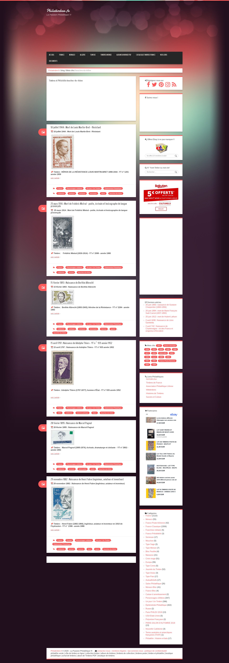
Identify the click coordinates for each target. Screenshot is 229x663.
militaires (82, 193)
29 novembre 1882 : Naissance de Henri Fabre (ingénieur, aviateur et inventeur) (87, 479)
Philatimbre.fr (58, 10)
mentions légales (119, 651)
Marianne (150, 555)
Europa (69, 540)
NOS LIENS (163, 54)
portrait (71, 549)
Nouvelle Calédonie (154, 629)
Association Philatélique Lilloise (159, 386)
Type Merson (151, 548)
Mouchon (150, 541)
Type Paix (150, 576)
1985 (175, 349)
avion (97, 549)
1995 (168, 349)
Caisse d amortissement (156, 594)
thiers (94, 413)
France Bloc (151, 591)
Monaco (149, 519)
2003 (154, 353)
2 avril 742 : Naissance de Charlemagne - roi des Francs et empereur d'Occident (159, 328)
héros (103, 193)
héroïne (103, 329)
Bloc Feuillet (151, 551)
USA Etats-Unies (153, 616)
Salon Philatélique (153, 584)
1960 (161, 357)
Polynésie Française (154, 619)
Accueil (51, 54)
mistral (71, 272)
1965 (154, 361)
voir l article (55, 178)
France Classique (153, 526)
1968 (154, 365)
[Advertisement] (135, 22)
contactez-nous (103, 651)
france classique (170, 346)
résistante (93, 329)
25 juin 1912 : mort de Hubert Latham (161, 317)
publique (72, 193)
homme (80, 549)
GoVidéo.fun (151, 379)
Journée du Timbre (153, 569)
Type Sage (150, 544)
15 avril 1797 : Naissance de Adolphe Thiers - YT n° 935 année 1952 (81, 343)
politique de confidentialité (156, 651)
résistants (93, 193)
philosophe (82, 469)
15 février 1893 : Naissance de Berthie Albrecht (72, 283)
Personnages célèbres (74, 188)
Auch (154, 357)
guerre (113, 329)
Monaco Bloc (151, 587)
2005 (168, 357)
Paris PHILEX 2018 (154, 612)
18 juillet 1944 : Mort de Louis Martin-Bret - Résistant (76, 127)
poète (93, 469)
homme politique (82, 413)
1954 (161, 349)
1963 (147, 365)
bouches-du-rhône (116, 193)
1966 (147, 357)
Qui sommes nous (135, 651)
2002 (171, 353)
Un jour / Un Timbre (93, 188)
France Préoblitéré (153, 534)
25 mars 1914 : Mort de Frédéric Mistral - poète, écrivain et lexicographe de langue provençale (89, 205)
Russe (148, 609)
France (59, 188)
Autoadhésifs (151, 580)
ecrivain (71, 469)
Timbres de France (154, 383)
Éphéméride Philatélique (113, 188)
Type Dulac (150, 573)
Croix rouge (151, 559)
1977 (147, 353)
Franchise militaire (153, 530)
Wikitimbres (151, 390)
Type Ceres (150, 566)
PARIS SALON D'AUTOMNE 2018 (160, 623)
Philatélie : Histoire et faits (157, 638)
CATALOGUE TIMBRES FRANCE (145, 54)
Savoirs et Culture (153, 397)
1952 (59, 413)
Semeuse (150, 537)
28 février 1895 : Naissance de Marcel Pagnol (71, 423)
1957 (159, 346)
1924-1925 (163, 353)
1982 (147, 361)
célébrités (61, 193)
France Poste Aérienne (167, 361)
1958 (147, 349)
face (89, 549)
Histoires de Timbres (155, 393)
